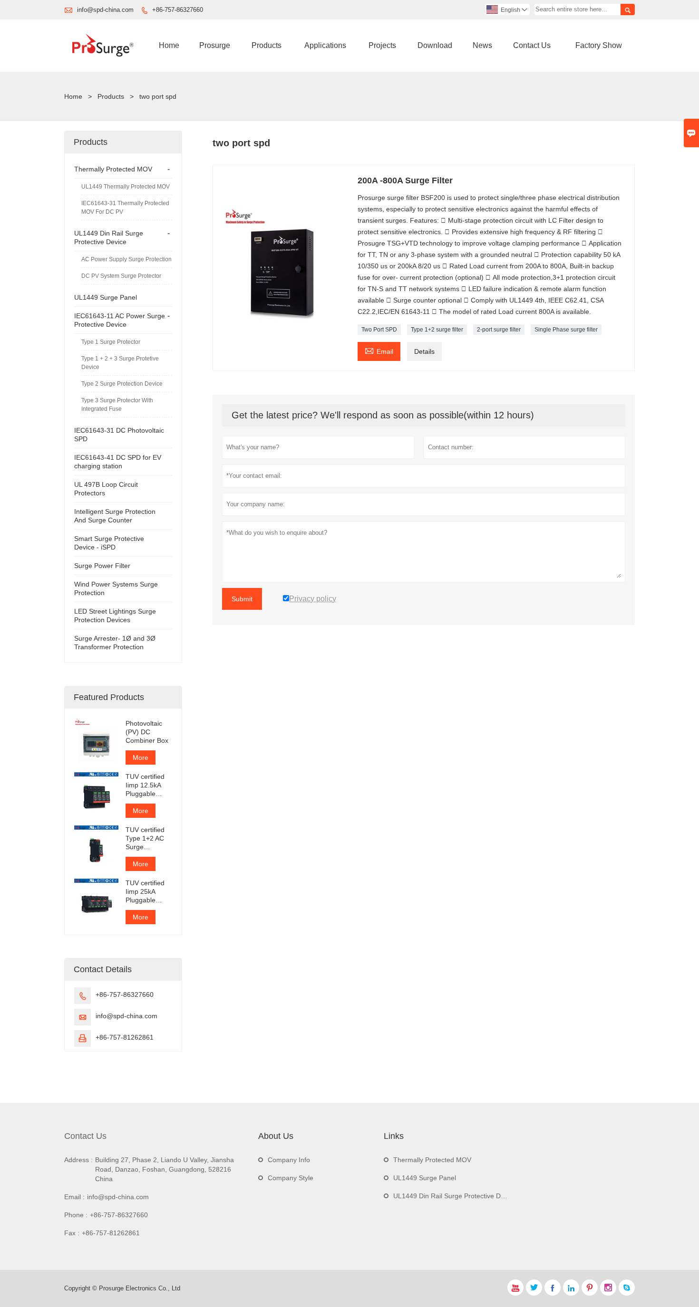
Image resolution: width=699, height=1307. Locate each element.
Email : (74, 1197)
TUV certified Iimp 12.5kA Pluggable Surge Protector (145, 785)
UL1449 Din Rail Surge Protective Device (454, 1196)
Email (379, 350)
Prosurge (214, 45)
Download (434, 45)
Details (424, 351)
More (140, 757)
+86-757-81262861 (125, 1037)
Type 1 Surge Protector (110, 342)
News (482, 45)
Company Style (290, 1178)
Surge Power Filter (102, 565)
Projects (382, 45)
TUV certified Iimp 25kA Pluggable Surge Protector (145, 891)
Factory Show (598, 45)
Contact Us (532, 45)
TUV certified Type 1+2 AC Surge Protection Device (145, 838)
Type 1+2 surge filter (437, 329)
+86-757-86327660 (177, 9)
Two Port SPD (379, 329)
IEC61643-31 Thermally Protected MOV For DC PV (125, 207)
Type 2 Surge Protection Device (122, 383)
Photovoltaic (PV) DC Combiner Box (147, 732)
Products (267, 45)
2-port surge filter (499, 329)
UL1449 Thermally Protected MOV (125, 186)
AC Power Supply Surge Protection (126, 259)
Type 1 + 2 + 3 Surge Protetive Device (120, 362)
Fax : (71, 1233)
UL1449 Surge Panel (105, 297)
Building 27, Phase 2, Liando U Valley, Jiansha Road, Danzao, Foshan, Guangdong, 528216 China (164, 1169)
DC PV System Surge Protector (121, 276)
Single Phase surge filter (566, 329)
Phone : (75, 1215)
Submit (242, 599)
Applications (325, 45)
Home (169, 45)
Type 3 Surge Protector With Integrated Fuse (117, 404)
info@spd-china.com (105, 9)
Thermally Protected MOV (113, 169)
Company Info (289, 1160)
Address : (78, 1160)
